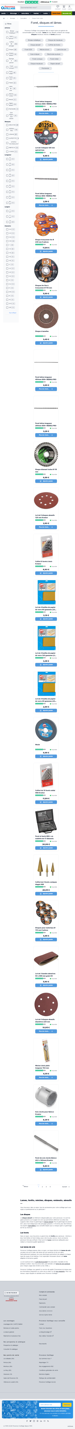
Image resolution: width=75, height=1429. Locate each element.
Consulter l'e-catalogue (11, 1349)
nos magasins (60, 1271)
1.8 (10, 260)
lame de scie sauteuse (63, 1264)
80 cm (10, 202)
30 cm (10, 181)
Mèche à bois (11, 95)
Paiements (42, 1303)
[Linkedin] (41, 1421)
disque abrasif (48, 1222)
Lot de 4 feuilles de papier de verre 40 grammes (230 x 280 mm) (45, 701)
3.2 (10, 276)
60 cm (10, 197)
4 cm (10, 216)
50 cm (10, 192)
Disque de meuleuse (55, 40)
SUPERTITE (12, 138)
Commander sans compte (47, 1307)
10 (9, 299)
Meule (11, 99)
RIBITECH (12, 147)
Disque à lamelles (42, 331)
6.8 (10, 292)
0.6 (10, 237)
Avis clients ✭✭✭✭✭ (45, 1311)
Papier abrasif (11, 104)
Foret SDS (10, 78)
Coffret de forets (54, 45)
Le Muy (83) (7, 1370)
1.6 (10, 256)
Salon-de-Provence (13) (11, 1378)
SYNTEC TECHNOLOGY (13, 143)
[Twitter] (30, 1421)
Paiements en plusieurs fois (12, 1336)
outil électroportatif (41, 1262)
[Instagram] (34, 1421)
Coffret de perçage (11, 44)
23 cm (10, 222)
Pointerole (45, 68)
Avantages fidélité (13, 1324)
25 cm (10, 164)
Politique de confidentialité (47, 1378)
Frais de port (43, 1299)
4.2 (10, 284)
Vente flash (56, 13)
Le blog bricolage (44, 1332)
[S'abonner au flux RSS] (48, 1421)
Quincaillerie (23, 18)
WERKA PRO (11, 129)
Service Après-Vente (45, 1315)
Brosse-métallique (34, 40)
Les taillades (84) (9, 1358)
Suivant (64, 1187)
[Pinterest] (37, 1421)
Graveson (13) (8, 1374)
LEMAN (11, 134)
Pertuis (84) (7, 1362)
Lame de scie (10, 88)
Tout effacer (12, 313)
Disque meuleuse (37, 63)
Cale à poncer (11, 37)
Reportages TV (43, 1362)
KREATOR (12, 125)
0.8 (10, 241)
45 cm (10, 186)
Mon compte (43, 1295)
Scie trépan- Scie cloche (11, 115)
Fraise (11, 83)
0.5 (10, 233)
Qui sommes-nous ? (45, 1358)
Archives (70, 1426)
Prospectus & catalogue (11, 1345)
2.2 (10, 268)
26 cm (10, 170)
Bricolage (12, 18)
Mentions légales (44, 1374)
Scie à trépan (34, 54)
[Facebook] (27, 1421)
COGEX (11, 151)
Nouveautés (43, 1343)
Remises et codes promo (11, 1328)
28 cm (10, 175)
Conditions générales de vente (48, 1370)
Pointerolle (12, 109)
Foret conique (11, 67)
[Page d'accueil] (4, 18)
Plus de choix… (44, 113)
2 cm (10, 211)
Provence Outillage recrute (47, 1382)
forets (49, 1240)
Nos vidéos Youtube (45, 1336)
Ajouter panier (48, 159)
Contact (41, 1324)
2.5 (10, 272)
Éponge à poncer (11, 60)
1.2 (10, 249)
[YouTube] (45, 1421)
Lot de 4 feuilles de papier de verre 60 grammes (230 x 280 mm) (45, 610)
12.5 (10, 303)
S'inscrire (67, 1404)
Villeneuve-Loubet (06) (11, 1382)
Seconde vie (67, 13)
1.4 (10, 253)
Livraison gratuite (9, 1332)
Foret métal (10, 72)
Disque (11, 49)
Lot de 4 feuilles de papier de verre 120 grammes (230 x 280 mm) (46, 655)
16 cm (10, 159)
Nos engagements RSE (46, 1366)
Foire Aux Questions (45, 1328)
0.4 (10, 229)
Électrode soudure (53, 54)
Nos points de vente (11, 1355)
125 (10, 307)
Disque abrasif (11, 54)
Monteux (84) (8, 1366)
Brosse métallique (12, 32)
